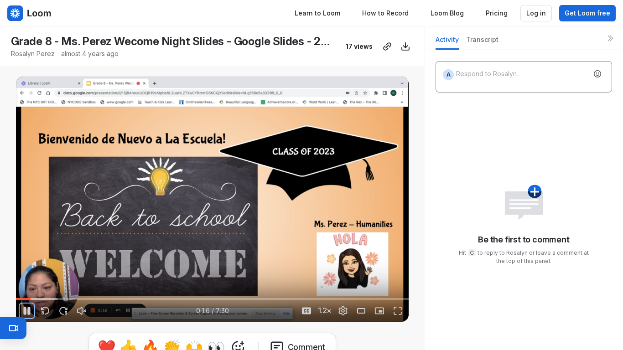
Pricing (497, 13)
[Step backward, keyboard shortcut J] (45, 311)
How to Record (385, 13)
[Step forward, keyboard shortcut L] (63, 311)
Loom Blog (447, 13)
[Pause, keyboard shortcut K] (27, 311)
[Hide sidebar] (610, 38)
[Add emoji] (597, 74)
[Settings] (343, 311)
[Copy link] (387, 46)
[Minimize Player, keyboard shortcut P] (379, 311)
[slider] (212, 299)
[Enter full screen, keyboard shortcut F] (397, 311)
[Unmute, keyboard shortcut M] (81, 311)
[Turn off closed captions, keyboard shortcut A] (306, 311)
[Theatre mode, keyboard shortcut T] (361, 311)
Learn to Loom (317, 13)
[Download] (405, 46)
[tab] (447, 42)
